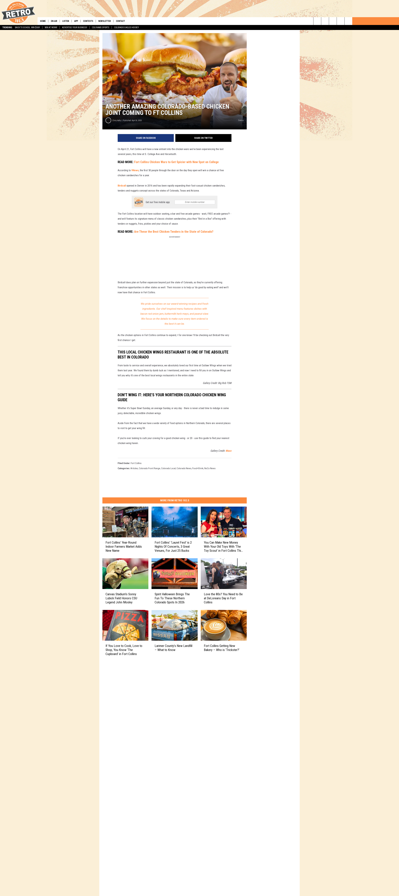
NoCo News (210, 468)
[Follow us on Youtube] (348, 21)
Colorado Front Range (149, 468)
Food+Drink (197, 468)
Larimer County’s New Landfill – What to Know (173, 648)
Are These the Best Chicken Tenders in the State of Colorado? (173, 231)
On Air (54, 21)
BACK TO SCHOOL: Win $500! (27, 27)
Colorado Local (168, 468)
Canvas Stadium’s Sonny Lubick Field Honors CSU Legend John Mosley (121, 598)
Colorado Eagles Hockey (126, 27)
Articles (134, 468)
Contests (88, 21)
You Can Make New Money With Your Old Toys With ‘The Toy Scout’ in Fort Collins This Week (223, 547)
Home (43, 21)
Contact (120, 21)
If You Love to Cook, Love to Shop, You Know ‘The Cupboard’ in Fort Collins (124, 650)
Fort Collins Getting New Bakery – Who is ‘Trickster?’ (221, 648)
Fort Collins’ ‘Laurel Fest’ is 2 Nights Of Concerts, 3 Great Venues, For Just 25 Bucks (173, 546)
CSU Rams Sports (100, 27)
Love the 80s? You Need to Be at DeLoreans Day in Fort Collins (223, 598)
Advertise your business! (74, 27)
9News (135, 170)
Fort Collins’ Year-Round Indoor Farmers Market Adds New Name (124, 546)
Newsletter (104, 21)
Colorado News (184, 468)
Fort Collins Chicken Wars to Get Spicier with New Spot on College (176, 162)
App (76, 21)
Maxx (228, 450)
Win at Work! (51, 27)
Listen (65, 21)
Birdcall (122, 185)
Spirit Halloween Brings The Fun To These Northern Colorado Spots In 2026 (172, 598)
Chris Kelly (116, 120)
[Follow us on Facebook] (333, 21)
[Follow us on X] (340, 21)
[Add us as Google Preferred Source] (325, 21)
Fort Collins (136, 463)
